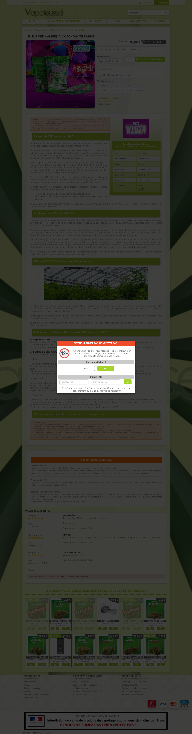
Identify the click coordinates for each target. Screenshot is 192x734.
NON (86, 368)
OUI (105, 368)
